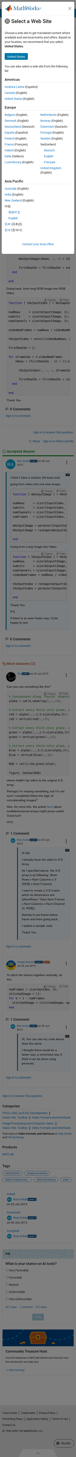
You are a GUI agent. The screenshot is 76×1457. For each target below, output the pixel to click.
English (48, 156)
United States (13, 98)
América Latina (14, 87)
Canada (10, 92)
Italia (8, 156)
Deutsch (49, 150)
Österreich (47, 126)
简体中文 (14, 212)
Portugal (46, 132)
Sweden (45, 138)
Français (49, 162)
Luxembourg (13, 162)
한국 (8, 230)
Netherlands (48, 114)
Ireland (9, 150)
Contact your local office (38, 244)
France (9, 144)
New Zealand (13, 200)
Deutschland (13, 126)
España (10, 132)
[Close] (70, 8)
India (8, 194)
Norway (45, 120)
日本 (8, 224)
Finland (9, 138)
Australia (10, 188)
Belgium (10, 114)
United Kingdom (50, 168)
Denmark (10, 120)
